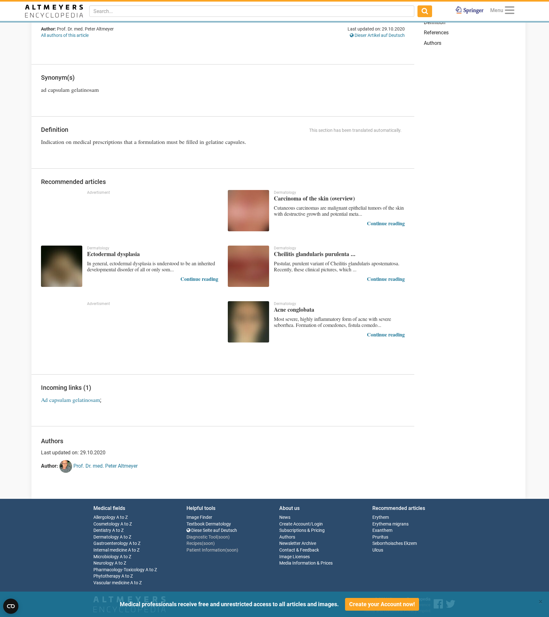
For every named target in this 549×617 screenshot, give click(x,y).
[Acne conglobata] (248, 321)
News (284, 517)
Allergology (104, 517)
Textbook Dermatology (208, 524)
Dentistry (102, 530)
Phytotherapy (106, 576)
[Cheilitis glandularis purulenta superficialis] (248, 266)
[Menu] (509, 11)
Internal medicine (110, 550)
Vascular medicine (111, 583)
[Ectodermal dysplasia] (61, 266)
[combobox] (251, 11)
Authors (432, 43)
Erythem (380, 517)
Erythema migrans (390, 524)
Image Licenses (294, 556)
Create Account (294, 524)
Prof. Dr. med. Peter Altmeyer (105, 466)
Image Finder (199, 517)
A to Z (122, 517)
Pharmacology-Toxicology (119, 570)
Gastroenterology (110, 543)
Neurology (103, 563)
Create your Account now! (382, 604)
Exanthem (382, 530)
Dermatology (106, 537)
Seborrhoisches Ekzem (394, 543)
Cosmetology (106, 524)
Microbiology (106, 556)
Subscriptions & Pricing (302, 530)
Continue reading (386, 223)
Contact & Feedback (299, 550)
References (436, 33)
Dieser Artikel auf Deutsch (379, 35)
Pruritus (380, 537)
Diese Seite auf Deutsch (213, 530)
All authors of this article (65, 35)
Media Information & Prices (306, 563)
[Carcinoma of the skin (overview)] (248, 210)
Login (317, 524)
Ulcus (377, 550)
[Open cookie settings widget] (10, 606)
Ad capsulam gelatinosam (70, 399)
